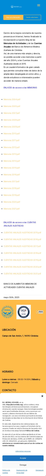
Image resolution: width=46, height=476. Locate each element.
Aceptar (23, 458)
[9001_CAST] (23, 306)
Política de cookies (6, 471)
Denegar (23, 465)
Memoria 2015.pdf (12, 168)
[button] (42, 396)
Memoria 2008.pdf (12, 120)
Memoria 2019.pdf (12, 195)
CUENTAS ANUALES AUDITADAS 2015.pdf (22, 232)
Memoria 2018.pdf (12, 188)
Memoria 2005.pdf (12, 106)
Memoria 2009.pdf (12, 127)
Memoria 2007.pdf (12, 113)
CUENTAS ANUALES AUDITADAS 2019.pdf (22, 260)
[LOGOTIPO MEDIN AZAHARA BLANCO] (16, 6)
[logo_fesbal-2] (7, 306)
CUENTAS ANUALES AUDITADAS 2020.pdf (22, 267)
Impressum (40, 470)
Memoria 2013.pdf (12, 154)
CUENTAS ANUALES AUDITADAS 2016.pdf (22, 239)
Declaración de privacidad (21, 471)
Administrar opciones (23, 451)
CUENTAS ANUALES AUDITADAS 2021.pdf (22, 273)
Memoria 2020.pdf (12, 202)
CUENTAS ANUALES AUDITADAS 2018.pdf (22, 253)
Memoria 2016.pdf (12, 174)
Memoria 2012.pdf (12, 147)
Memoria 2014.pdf (12, 161)
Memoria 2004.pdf (12, 99)
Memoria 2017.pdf (12, 181)
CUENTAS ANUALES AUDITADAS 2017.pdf (22, 246)
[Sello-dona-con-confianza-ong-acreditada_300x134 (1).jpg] (39, 311)
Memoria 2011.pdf (12, 140)
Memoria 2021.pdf (12, 209)
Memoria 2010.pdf (12, 133)
